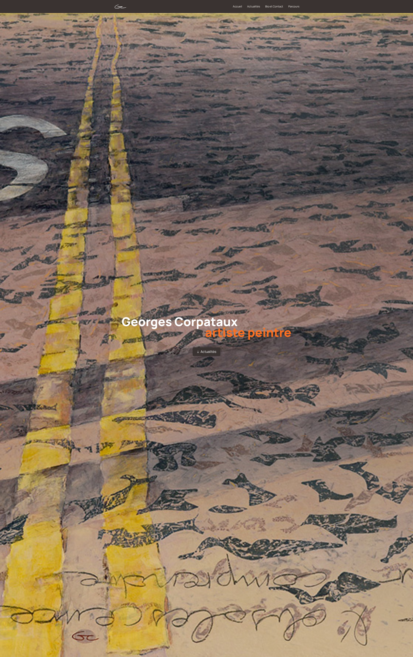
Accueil (237, 6)
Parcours (293, 6)
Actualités (253, 6)
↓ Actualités (206, 351)
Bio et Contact (274, 6)
